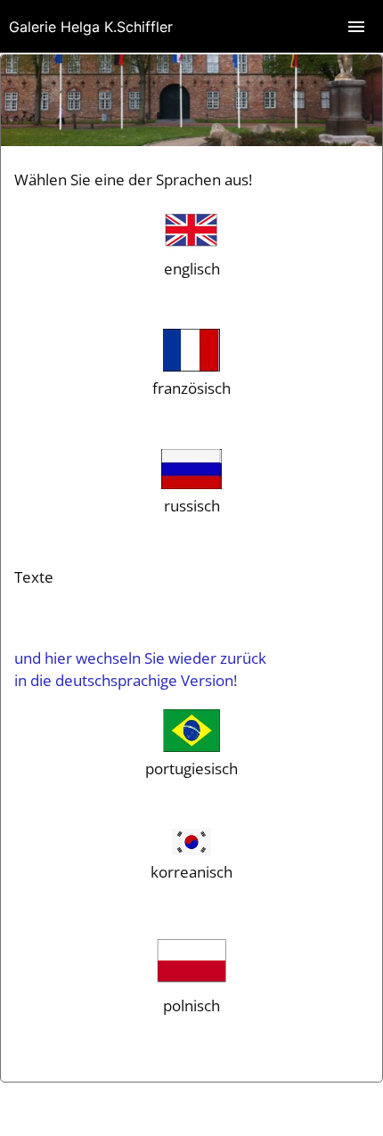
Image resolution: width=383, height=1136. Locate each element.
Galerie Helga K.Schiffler (91, 27)
